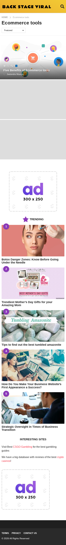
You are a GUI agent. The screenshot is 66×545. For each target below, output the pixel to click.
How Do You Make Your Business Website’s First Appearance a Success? (31, 386)
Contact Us (30, 533)
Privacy (16, 533)
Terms (5, 533)
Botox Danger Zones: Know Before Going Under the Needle (30, 261)
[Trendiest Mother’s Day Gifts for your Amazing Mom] (33, 283)
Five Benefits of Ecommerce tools (26, 70)
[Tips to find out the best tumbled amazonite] (33, 326)
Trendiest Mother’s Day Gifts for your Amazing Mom (27, 303)
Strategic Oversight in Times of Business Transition (30, 428)
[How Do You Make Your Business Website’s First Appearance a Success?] (33, 365)
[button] (62, 6)
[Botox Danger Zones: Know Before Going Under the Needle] (33, 240)
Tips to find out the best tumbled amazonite (31, 344)
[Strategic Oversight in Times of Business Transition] (33, 408)
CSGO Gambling (22, 446)
